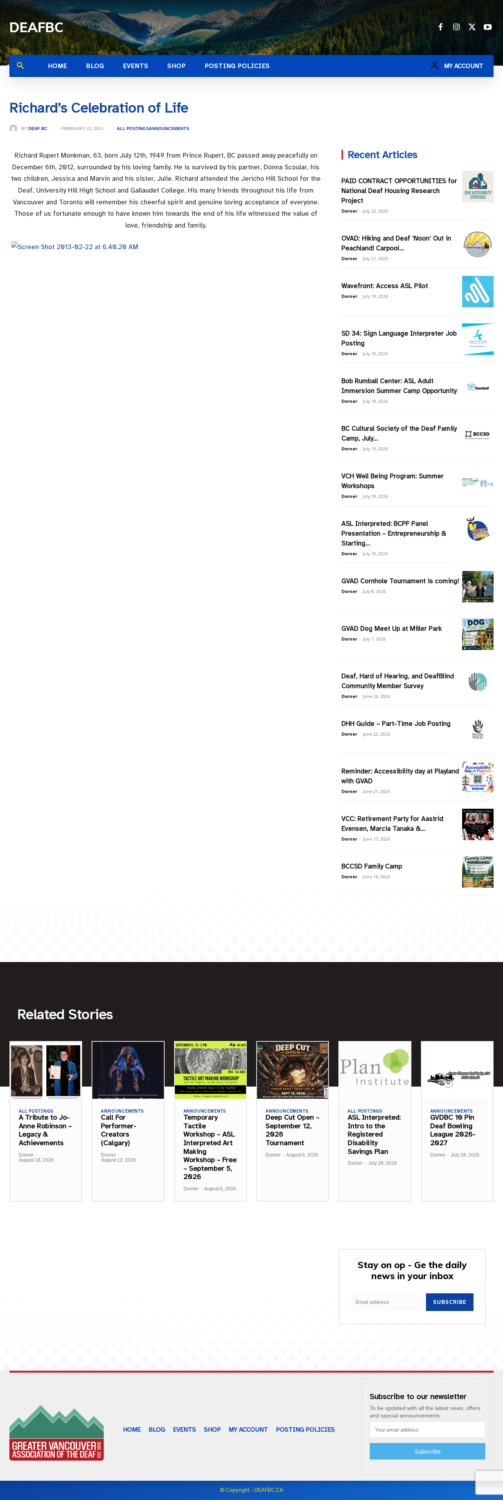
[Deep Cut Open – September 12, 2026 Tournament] (292, 1070)
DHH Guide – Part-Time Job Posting (396, 724)
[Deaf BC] (15, 128)
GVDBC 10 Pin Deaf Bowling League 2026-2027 (452, 1130)
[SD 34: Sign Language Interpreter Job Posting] (478, 339)
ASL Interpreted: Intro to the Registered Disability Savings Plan (374, 1134)
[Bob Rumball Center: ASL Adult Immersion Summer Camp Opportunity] (478, 386)
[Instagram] (456, 27)
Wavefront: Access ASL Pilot (384, 286)
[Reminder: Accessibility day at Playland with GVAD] (478, 777)
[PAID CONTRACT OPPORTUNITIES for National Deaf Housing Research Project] (478, 186)
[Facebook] (440, 27)
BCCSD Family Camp (371, 866)
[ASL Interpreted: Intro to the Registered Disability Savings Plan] (374, 1070)
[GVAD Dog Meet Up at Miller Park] (478, 634)
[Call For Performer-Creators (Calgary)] (127, 1070)
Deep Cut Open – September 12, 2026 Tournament (292, 1130)
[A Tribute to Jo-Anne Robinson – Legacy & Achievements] (45, 1070)
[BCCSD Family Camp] (478, 872)
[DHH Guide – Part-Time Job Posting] (478, 729)
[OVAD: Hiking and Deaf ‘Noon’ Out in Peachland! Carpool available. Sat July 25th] (478, 244)
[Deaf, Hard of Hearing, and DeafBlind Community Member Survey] (478, 682)
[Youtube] (488, 27)
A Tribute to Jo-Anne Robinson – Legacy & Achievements (45, 1130)
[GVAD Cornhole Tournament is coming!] (478, 586)
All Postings (133, 129)
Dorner (349, 211)
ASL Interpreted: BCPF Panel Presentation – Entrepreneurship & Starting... (393, 533)
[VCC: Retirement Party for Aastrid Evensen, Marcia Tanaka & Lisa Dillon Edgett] (478, 824)
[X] (472, 27)
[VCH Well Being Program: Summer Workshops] (478, 482)
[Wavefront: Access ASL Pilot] (478, 291)
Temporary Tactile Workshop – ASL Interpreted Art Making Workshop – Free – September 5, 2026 (210, 1147)
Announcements (169, 129)
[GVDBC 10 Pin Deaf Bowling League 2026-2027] (457, 1070)
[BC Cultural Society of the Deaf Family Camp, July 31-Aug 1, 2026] (478, 434)
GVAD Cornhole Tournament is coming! (400, 581)
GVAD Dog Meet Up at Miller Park (391, 628)
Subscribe (449, 1302)
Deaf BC (38, 129)
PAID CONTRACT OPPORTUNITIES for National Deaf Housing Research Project (399, 191)
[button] (20, 66)
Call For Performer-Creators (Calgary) (118, 1130)
